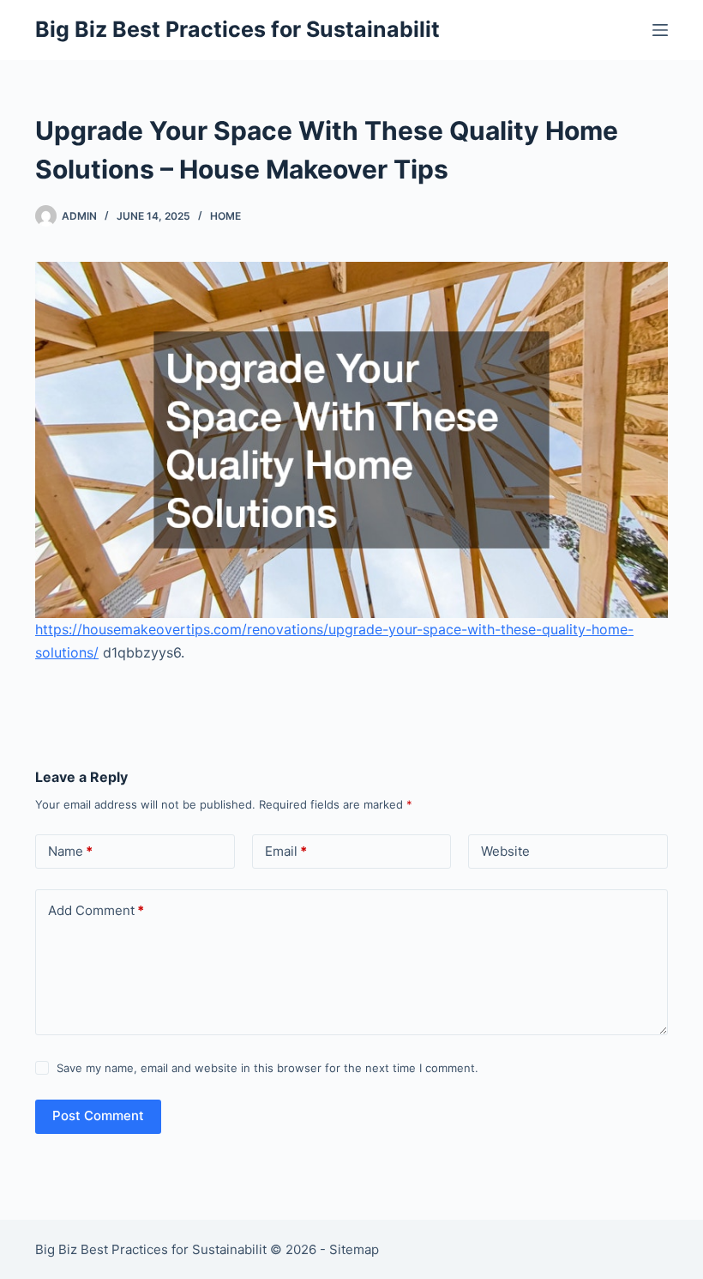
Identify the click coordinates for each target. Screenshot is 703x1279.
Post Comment (98, 1115)
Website (505, 851)
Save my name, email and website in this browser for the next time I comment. (267, 1068)
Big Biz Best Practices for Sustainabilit (237, 29)
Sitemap (354, 1249)
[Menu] (660, 30)
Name (70, 851)
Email (286, 851)
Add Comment (96, 910)
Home (225, 215)
